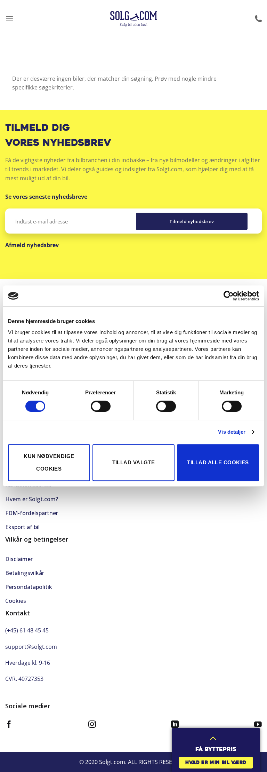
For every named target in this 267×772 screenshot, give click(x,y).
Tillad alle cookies (218, 462)
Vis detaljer (231, 432)
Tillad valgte (133, 462)
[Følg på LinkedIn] (175, 725)
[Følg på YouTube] (258, 725)
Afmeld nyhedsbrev (32, 245)
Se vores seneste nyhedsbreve (46, 196)
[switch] (101, 406)
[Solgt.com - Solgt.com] (133, 19)
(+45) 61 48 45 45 (27, 630)
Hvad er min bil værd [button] (215, 763)
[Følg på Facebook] (9, 725)
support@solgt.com (31, 647)
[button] (9, 18)
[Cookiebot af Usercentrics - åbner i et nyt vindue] (228, 296)
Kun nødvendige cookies (49, 462)
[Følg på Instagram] (92, 725)
